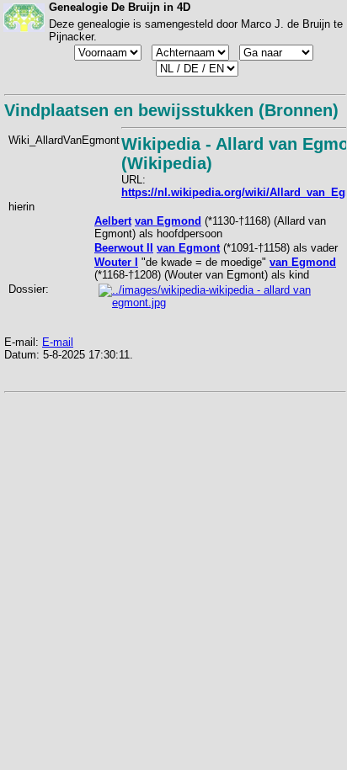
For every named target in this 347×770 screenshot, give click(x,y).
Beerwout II (123, 248)
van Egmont (188, 248)
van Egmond (168, 221)
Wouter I (116, 262)
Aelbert (112, 221)
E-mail (57, 342)
